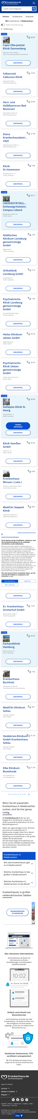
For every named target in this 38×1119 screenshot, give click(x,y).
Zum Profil (18, 63)
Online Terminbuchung (14, 25)
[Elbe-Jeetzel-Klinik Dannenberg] (6, 40)
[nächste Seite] (28, 794)
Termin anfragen (18, 426)
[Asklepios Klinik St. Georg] (6, 401)
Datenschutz (6, 1105)
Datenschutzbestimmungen (27, 532)
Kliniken (6, 17)
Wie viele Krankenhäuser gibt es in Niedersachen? (17, 864)
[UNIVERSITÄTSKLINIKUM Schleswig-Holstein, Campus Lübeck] (6, 198)
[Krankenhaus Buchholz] (6, 674)
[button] (8, 29)
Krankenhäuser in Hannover (17, 912)
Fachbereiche (17, 17)
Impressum (17, 1104)
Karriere (14, 1105)
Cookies (25, 1104)
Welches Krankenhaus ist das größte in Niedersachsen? (17, 873)
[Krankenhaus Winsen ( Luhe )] (6, 473)
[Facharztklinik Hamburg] (6, 638)
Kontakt (3, 1104)
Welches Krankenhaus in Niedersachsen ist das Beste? (17, 882)
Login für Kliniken (7, 1084)
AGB (30, 1104)
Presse (10, 1104)
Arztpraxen (30, 17)
